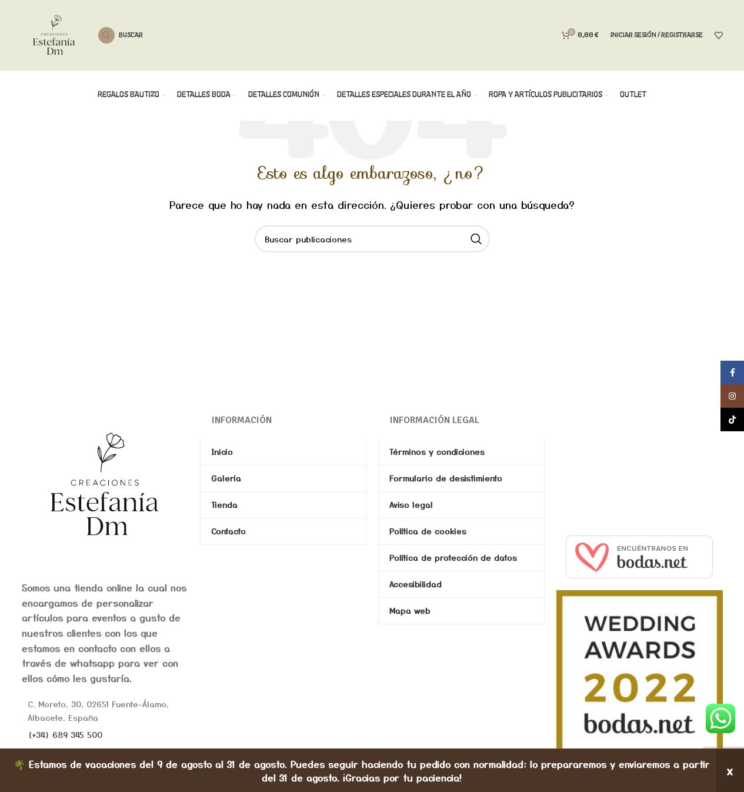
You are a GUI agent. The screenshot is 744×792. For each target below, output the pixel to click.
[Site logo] (54, 33)
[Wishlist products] (719, 35)
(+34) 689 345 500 (65, 734)
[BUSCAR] (476, 238)
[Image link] (105, 484)
